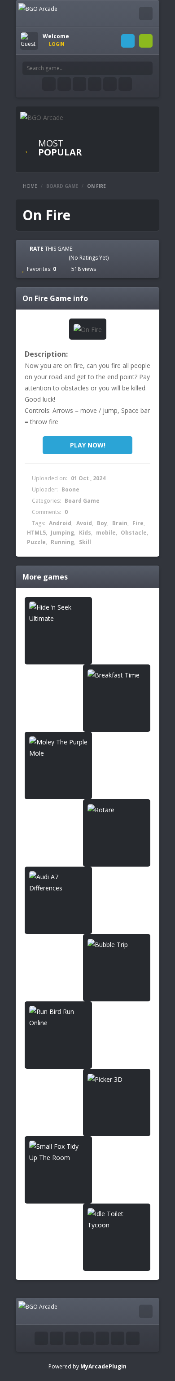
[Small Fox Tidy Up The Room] (58, 1152)
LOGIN (128, 41)
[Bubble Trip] (116, 944)
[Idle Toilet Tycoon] (116, 1219)
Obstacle (134, 532)
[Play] (123, 134)
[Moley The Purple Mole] (58, 747)
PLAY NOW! (87, 445)
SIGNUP (146, 41)
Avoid (84, 523)
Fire (138, 523)
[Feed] (110, 84)
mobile (106, 532)
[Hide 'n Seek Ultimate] (58, 613)
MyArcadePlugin (103, 1366)
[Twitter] (64, 84)
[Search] (145, 68)
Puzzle (36, 542)
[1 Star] (31, 257)
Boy (102, 523)
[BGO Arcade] (37, 8)
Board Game (62, 186)
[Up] (133, 1338)
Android (60, 523)
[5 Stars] (63, 257)
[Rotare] (116, 809)
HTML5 (36, 532)
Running (62, 542)
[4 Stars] (55, 257)
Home (30, 186)
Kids (85, 532)
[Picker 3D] (116, 1079)
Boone (70, 489)
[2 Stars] (39, 257)
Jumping (62, 532)
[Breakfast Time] (116, 675)
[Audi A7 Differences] (58, 882)
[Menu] (146, 13)
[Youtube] (79, 84)
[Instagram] (94, 84)
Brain (119, 523)
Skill (85, 542)
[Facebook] (49, 84)
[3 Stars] (47, 257)
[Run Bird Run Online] (58, 1017)
